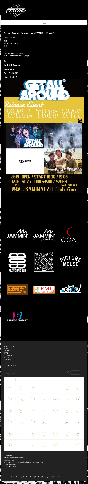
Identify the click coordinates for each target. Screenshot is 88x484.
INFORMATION (9, 346)
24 (10, 434)
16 (78, 411)
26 (33, 434)
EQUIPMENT (8, 355)
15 (67, 411)
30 (78, 434)
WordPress (38, 477)
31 (10, 445)
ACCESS (6, 357)
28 (21, 388)
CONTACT (7, 360)
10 (10, 411)
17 (10, 422)
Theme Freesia (30, 477)
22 (67, 422)
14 (55, 411)
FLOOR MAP (8, 351)
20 (44, 422)
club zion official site (11, 477)
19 (33, 422)
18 (21, 422)
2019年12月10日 (10, 37)
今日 (75, 372)
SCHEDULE (8, 348)
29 (33, 388)
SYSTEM (6, 353)
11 (21, 411)
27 (44, 434)
